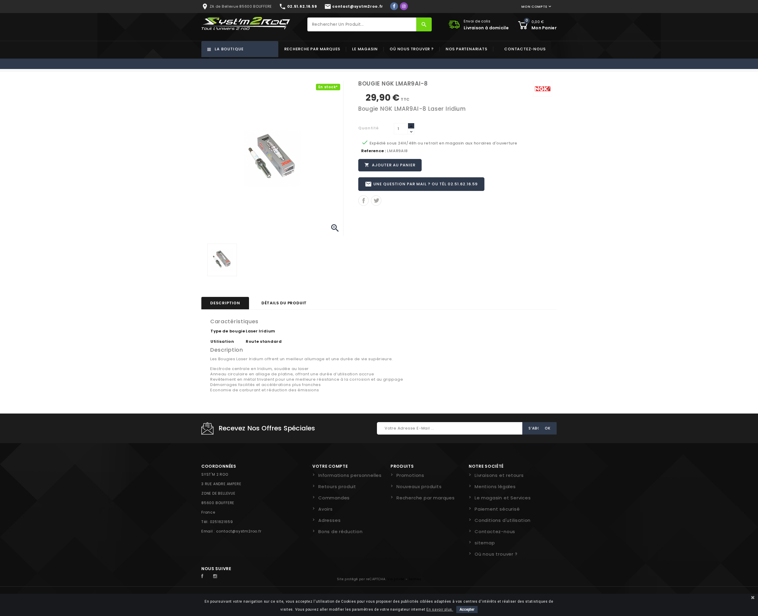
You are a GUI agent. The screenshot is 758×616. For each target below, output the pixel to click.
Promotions (410, 475)
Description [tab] (225, 303)
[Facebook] (394, 6)
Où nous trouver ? (412, 49)
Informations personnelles (350, 475)
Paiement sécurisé (497, 509)
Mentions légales (495, 486)
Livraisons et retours (499, 475)
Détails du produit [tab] (284, 303)
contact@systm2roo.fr (238, 531)
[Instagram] (404, 6)
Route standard (264, 341)
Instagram (217, 576)
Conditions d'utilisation (503, 520)
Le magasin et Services (503, 498)
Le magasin (365, 49)
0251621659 (221, 521)
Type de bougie (228, 331)
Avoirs (325, 509)
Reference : (373, 151)
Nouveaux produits (419, 486)
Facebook (205, 576)
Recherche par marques (312, 49)
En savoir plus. (439, 609)
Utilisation (222, 341)
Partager (363, 200)
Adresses (329, 520)
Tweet (376, 200)
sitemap (485, 543)
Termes (415, 579)
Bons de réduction (340, 531)
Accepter (467, 609)
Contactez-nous (524, 49)
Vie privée (395, 579)
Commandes (334, 498)
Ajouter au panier (389, 165)
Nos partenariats (466, 49)
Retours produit (337, 486)
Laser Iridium (260, 331)
